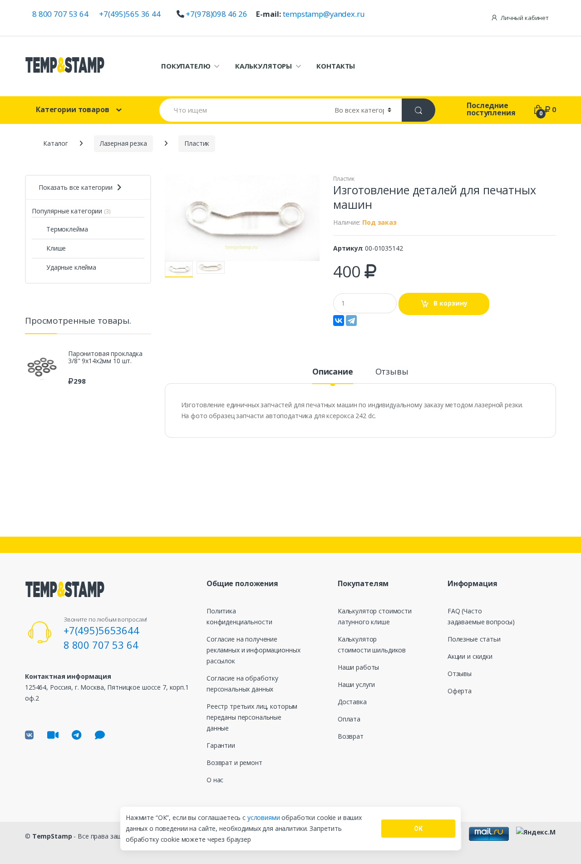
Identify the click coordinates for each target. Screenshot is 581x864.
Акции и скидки (470, 656)
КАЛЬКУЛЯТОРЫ (263, 65)
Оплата (349, 719)
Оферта (460, 690)
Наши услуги (356, 684)
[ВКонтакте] (338, 320)
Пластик (343, 179)
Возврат (351, 736)
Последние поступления (491, 109)
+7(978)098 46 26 (216, 14)
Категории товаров (72, 109)
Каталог (55, 143)
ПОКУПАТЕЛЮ (186, 65)
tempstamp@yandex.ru (323, 14)
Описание (332, 372)
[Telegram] (351, 320)
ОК (418, 828)
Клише (56, 248)
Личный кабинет (525, 18)
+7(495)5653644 (101, 630)
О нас (215, 779)
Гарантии (221, 745)
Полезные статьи (474, 639)
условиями (264, 817)
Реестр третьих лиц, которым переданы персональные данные (252, 717)
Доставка (352, 701)
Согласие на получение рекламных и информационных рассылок (253, 650)
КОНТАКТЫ (335, 65)
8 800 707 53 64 (60, 14)
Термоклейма (67, 229)
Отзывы (392, 372)
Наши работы (358, 667)
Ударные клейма (71, 267)
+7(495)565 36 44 (130, 14)
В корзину (450, 303)
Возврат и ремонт (234, 762)
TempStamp (52, 836)
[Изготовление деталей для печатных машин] (242, 218)
